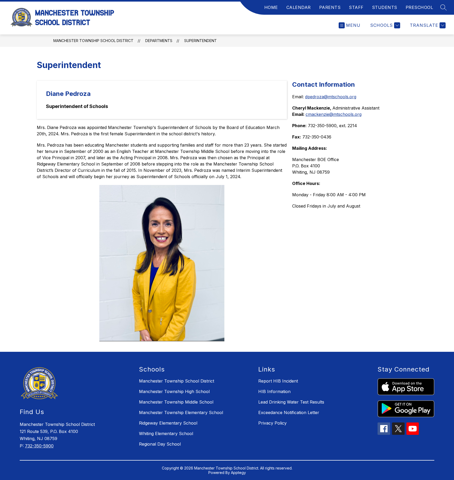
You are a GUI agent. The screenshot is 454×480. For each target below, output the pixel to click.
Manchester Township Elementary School (181, 412)
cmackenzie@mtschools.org (334, 114)
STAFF (356, 7)
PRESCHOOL (419, 7)
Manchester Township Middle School (176, 402)
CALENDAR (298, 7)
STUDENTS (384, 7)
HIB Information (274, 391)
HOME (271, 7)
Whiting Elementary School (166, 433)
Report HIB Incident (278, 381)
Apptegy (238, 472)
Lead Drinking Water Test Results (291, 402)
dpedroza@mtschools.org (330, 96)
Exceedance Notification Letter (288, 412)
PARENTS (330, 7)
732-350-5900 (39, 445)
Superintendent (200, 40)
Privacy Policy (272, 423)
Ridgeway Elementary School (168, 423)
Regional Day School (160, 444)
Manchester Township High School (174, 391)
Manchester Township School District (93, 40)
